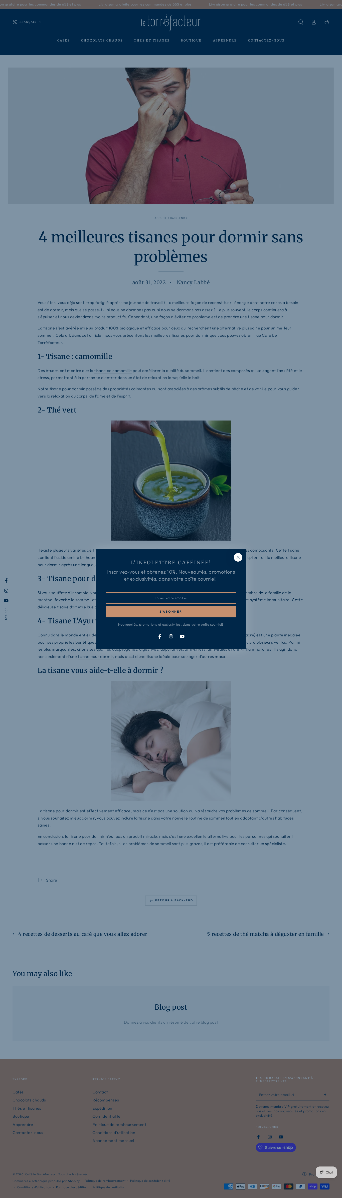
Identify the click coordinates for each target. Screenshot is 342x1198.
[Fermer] (238, 557)
